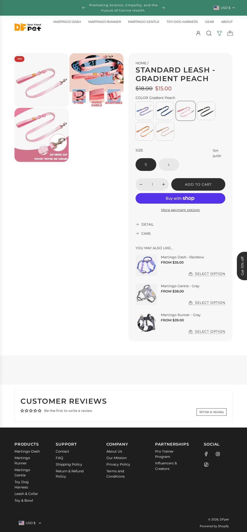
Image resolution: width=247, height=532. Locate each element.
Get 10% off (242, 266)
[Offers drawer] (219, 33)
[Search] (209, 33)
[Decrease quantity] (141, 184)
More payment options (180, 210)
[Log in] (198, 33)
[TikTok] (206, 464)
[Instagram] (218, 454)
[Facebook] (206, 454)
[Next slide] (163, 8)
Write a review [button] (211, 412)
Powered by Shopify (214, 526)
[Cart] (230, 33)
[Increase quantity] (163, 184)
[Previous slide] (84, 8)
